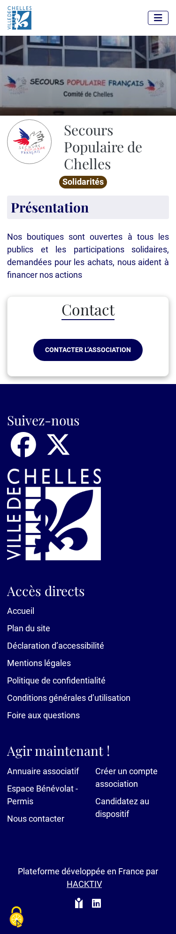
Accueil (20, 611)
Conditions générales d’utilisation (68, 698)
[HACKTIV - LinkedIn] (96, 904)
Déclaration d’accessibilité (55, 646)
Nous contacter (35, 819)
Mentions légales (39, 663)
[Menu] (158, 18)
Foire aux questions (43, 715)
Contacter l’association (88, 349)
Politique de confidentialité (56, 680)
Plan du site (28, 628)
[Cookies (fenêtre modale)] (16, 918)
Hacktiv (84, 884)
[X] (58, 451)
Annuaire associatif (43, 771)
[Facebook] (24, 451)
